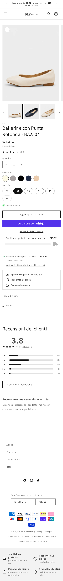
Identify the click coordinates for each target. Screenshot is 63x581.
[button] (5, 14)
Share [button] (9, 305)
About (9, 444)
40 (50, 191)
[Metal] (13, 178)
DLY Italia (21, 531)
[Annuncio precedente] (6, 4)
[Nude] (36, 178)
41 (9, 199)
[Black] (21, 178)
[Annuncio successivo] (57, 4)
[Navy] (29, 178)
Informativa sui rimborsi (20, 536)
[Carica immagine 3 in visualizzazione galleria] (31, 111)
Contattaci (11, 452)
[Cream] (5, 178)
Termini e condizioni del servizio (33, 541)
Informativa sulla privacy (45, 536)
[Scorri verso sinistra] (3, 112)
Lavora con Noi (14, 459)
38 (28, 191)
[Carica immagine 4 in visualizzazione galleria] (47, 111)
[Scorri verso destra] (59, 112)
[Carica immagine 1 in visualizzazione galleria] (15, 111)
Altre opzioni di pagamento (31, 231)
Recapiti (48, 531)
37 (18, 191)
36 (9, 191)
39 (39, 191)
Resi (8, 466)
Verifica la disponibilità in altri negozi (25, 265)
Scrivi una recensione (19, 384)
